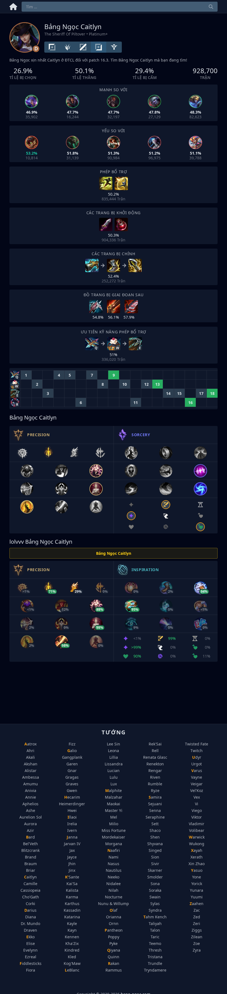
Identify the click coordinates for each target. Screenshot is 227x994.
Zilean (196, 936)
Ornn (113, 923)
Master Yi (113, 810)
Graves (72, 783)
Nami (113, 857)
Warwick (197, 837)
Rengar (155, 770)
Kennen (72, 936)
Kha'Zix (72, 943)
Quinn (113, 956)
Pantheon (114, 930)
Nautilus (114, 870)
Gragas (72, 777)
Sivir (155, 863)
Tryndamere (155, 970)
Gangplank (72, 757)
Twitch (196, 750)
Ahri (30, 750)
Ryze (155, 790)
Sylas (155, 903)
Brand (30, 857)
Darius (30, 910)
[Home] (13, 5)
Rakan (113, 963)
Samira (155, 797)
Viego (197, 810)
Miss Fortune (114, 830)
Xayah (196, 850)
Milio (113, 823)
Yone (196, 877)
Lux (113, 783)
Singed (155, 850)
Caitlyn (30, 877)
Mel (113, 817)
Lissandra (114, 763)
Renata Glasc (155, 757)
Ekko (30, 936)
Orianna (113, 916)
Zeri (196, 923)
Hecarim (72, 797)
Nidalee (113, 883)
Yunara (196, 890)
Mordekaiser (113, 837)
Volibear (196, 830)
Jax (72, 850)
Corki (30, 903)
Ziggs (197, 930)
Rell (155, 750)
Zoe (196, 943)
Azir (30, 830)
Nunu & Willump (113, 903)
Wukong (196, 843)
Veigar (197, 783)
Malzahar (113, 797)
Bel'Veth (30, 843)
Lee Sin (113, 744)
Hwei (72, 810)
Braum (30, 863)
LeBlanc (72, 970)
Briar (30, 870)
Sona (155, 883)
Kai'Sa (72, 883)
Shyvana (155, 843)
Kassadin (72, 910)
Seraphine (155, 817)
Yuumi (197, 897)
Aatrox (30, 744)
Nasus (113, 863)
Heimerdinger (72, 803)
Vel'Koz (196, 790)
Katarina (72, 916)
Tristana (155, 956)
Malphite (113, 790)
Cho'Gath (30, 897)
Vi (196, 803)
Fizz (72, 744)
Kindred (72, 950)
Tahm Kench (155, 916)
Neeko (113, 877)
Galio (72, 750)
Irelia (72, 823)
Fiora (30, 970)
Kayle (72, 923)
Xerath (196, 857)
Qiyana (113, 950)
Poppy (113, 936)
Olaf (113, 910)
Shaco (155, 830)
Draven (30, 930)
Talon (155, 930)
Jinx (72, 870)
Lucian (113, 770)
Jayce (72, 857)
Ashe (30, 810)
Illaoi (72, 817)
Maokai (113, 803)
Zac (197, 910)
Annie (30, 797)
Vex (197, 797)
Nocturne (113, 897)
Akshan (30, 763)
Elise (30, 943)
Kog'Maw (72, 963)
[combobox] (120, 7)
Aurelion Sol (30, 817)
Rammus (113, 970)
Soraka (155, 890)
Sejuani (155, 803)
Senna (155, 810)
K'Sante (72, 877)
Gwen (72, 790)
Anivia (30, 790)
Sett (155, 823)
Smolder (155, 877)
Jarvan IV (72, 843)
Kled (72, 956)
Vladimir (196, 823)
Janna (72, 837)
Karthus (72, 903)
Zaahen (196, 903)
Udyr (196, 757)
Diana (30, 916)
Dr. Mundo (30, 923)
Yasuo (196, 870)
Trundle (155, 963)
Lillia (113, 757)
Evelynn (30, 950)
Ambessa (30, 777)
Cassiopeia (30, 890)
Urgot (196, 763)
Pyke (113, 943)
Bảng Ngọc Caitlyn (113, 553)
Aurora (30, 823)
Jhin (72, 863)
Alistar (31, 770)
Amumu (30, 783)
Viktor (196, 817)
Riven (155, 777)
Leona (113, 750)
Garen (72, 763)
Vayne (196, 777)
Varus (196, 770)
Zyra (197, 950)
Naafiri (113, 850)
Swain (155, 897)
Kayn (72, 930)
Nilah (113, 890)
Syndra (155, 910)
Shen (155, 837)
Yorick (196, 883)
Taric (155, 936)
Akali (30, 757)
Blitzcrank (30, 850)
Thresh (155, 950)
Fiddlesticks (31, 963)
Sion (155, 857)
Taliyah (155, 923)
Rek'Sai (155, 744)
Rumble (155, 783)
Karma (72, 897)
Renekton (155, 763)
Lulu (114, 777)
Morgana (113, 843)
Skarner (155, 870)
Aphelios (30, 803)
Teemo (155, 943)
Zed (196, 916)
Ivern (72, 830)
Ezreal (30, 956)
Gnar (72, 770)
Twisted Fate (196, 744)
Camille (30, 883)
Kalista (72, 890)
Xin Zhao (197, 863)
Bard (30, 837)
